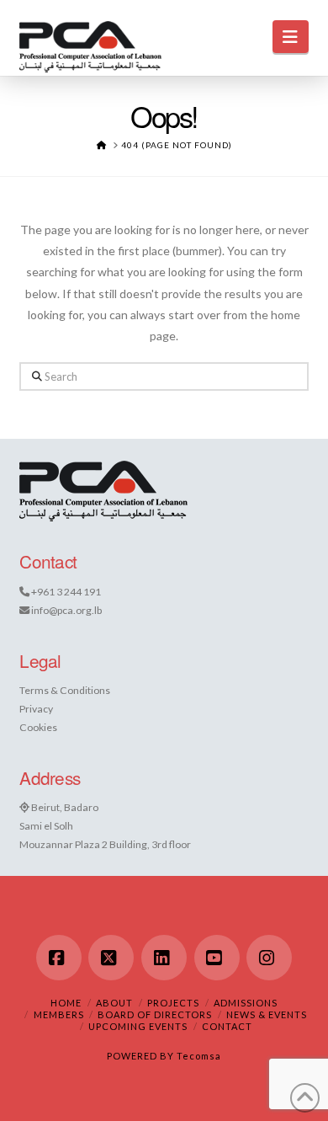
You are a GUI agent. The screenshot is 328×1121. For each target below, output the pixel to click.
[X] (111, 957)
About (114, 1002)
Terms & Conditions (64, 690)
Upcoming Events (138, 1026)
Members (59, 1014)
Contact (227, 1026)
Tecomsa (199, 1055)
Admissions (246, 1002)
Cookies (38, 727)
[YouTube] (217, 957)
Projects (173, 1002)
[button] (290, 36)
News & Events (266, 1014)
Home (66, 1002)
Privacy (36, 708)
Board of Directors (155, 1014)
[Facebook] (59, 957)
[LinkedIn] (164, 957)
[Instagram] (269, 957)
